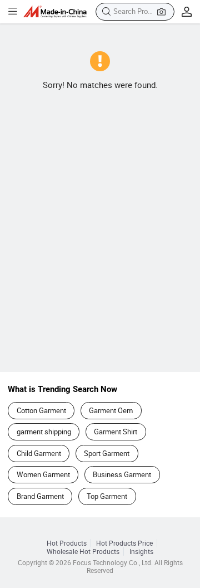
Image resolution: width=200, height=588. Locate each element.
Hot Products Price (124, 543)
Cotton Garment (41, 410)
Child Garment (39, 453)
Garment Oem (111, 410)
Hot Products (67, 543)
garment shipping (44, 432)
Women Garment (43, 474)
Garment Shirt (115, 432)
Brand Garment (40, 496)
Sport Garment (106, 453)
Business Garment (122, 474)
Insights (141, 551)
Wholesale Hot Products (83, 551)
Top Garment (107, 496)
